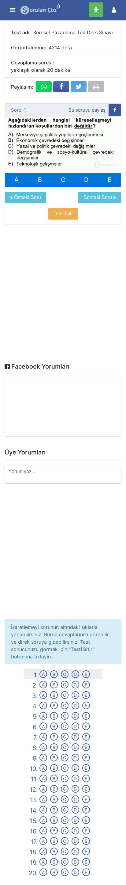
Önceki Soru (27, 197)
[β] (38, 10)
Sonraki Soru (98, 197)
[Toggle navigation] (113, 9)
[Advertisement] (63, 295)
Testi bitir (63, 213)
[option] (63, 145)
